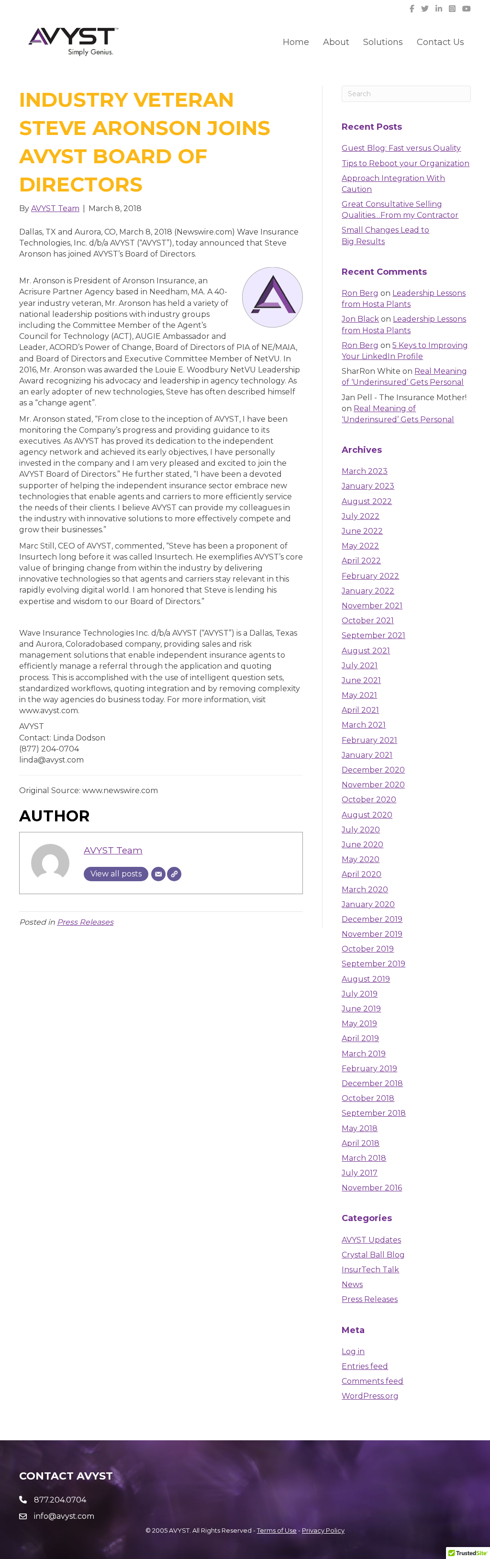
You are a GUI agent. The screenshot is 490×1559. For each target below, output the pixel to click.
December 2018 (372, 1083)
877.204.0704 (60, 1499)
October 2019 (368, 948)
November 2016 (372, 1187)
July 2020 (361, 829)
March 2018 (364, 1158)
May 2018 (360, 1128)
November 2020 (373, 784)
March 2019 (364, 1053)
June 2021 (361, 680)
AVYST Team (113, 850)
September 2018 (374, 1113)
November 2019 (372, 934)
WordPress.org (370, 1396)
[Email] (158, 874)
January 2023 (368, 486)
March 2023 (365, 471)
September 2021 (373, 635)
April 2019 (360, 1038)
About (336, 42)
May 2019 (359, 1023)
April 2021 (360, 710)
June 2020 (362, 844)
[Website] (174, 874)
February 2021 (369, 740)
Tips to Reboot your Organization (405, 163)
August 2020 (367, 814)
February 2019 (369, 1068)
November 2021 (372, 605)
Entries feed (365, 1366)
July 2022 (360, 516)
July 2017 (360, 1173)
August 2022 (367, 501)
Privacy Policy (323, 1530)
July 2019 (360, 993)
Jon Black (360, 319)
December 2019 (372, 919)
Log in (353, 1351)
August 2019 (366, 979)
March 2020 (365, 889)
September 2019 (373, 963)
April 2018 (360, 1143)
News (352, 1284)
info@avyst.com (64, 1516)
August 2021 (366, 650)
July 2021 (360, 665)
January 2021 (367, 755)
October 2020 (369, 799)
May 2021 (359, 695)
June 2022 (362, 531)
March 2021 (364, 724)
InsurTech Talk (370, 1269)
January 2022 (368, 590)
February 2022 (370, 576)
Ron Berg (360, 293)
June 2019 (361, 1008)
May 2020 (360, 859)
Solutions (383, 42)
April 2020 (361, 874)
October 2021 (368, 620)
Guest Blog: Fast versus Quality (401, 148)
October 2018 (368, 1098)
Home (296, 42)
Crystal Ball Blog (373, 1254)
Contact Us (440, 42)
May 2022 (360, 545)
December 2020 (373, 769)
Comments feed (372, 1381)
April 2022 (361, 560)
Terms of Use (277, 1530)
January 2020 (368, 904)
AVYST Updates (371, 1240)
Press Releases (85, 922)
